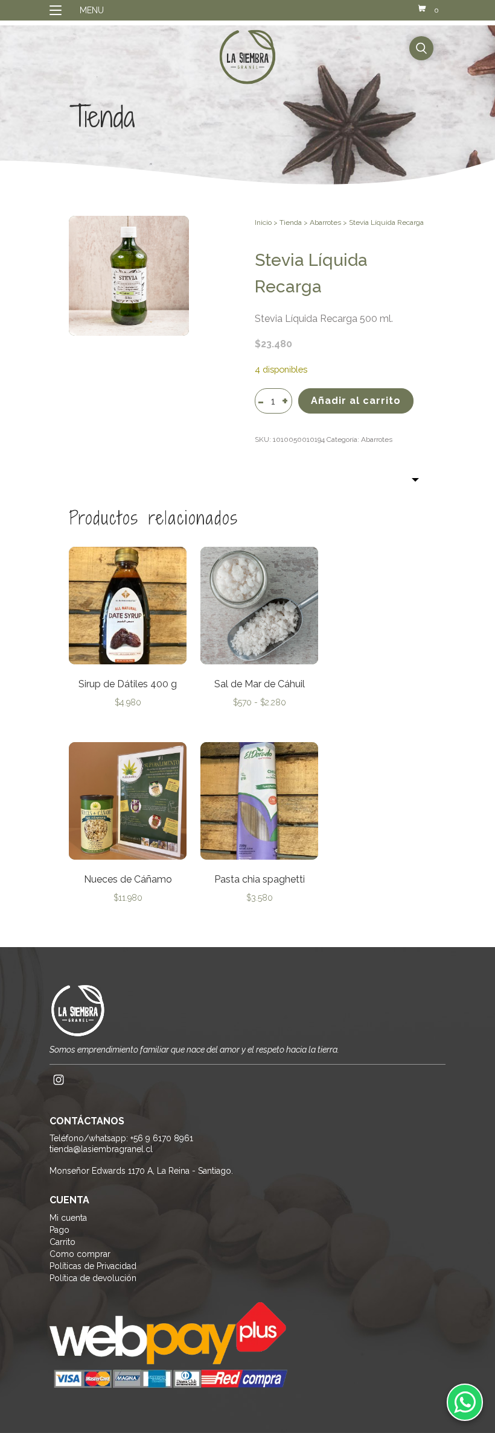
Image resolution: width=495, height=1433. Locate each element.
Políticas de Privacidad (93, 1266)
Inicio (263, 222)
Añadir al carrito (356, 400)
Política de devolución (93, 1278)
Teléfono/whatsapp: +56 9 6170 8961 (121, 1138)
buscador (421, 48)
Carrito (62, 1242)
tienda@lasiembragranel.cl (101, 1149)
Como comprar (80, 1254)
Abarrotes (325, 222)
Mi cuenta (68, 1218)
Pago (59, 1230)
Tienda (290, 222)
